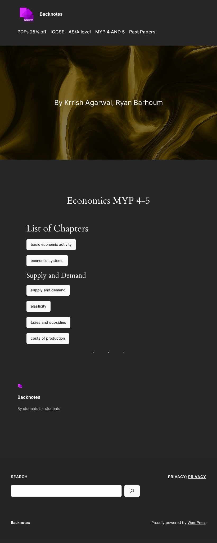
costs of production (48, 338)
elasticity (38, 306)
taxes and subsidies (48, 322)
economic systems (47, 260)
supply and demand (48, 290)
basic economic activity (51, 244)
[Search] (132, 491)
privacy (197, 476)
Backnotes (51, 14)
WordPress (197, 522)
